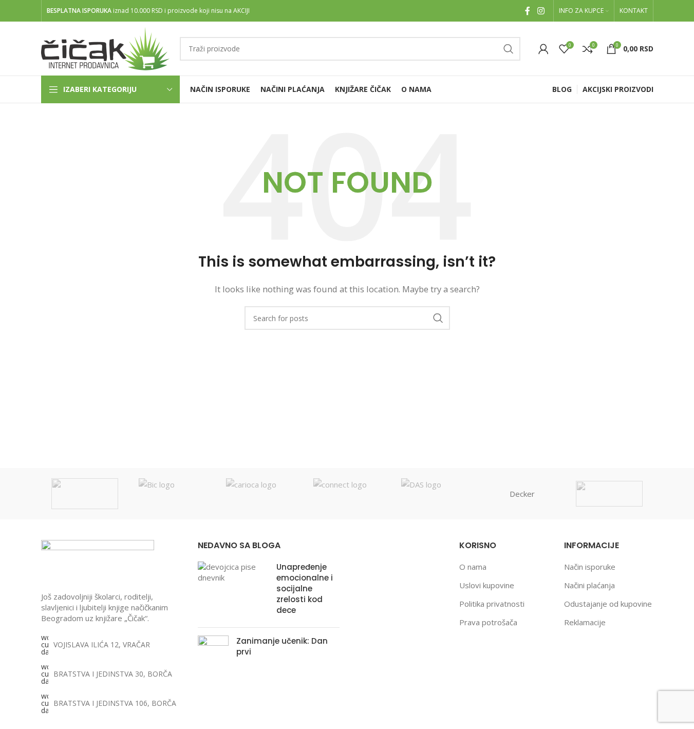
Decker (522, 494)
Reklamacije (585, 622)
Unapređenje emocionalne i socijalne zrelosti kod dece (304, 588)
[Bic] (172, 493)
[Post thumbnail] (233, 591)
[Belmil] (84, 493)
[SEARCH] (508, 49)
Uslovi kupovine (486, 585)
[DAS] (434, 493)
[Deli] (609, 493)
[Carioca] (259, 493)
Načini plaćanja (589, 585)
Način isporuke (589, 567)
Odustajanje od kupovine (608, 604)
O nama (472, 567)
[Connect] (346, 493)
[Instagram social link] (541, 10)
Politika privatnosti (491, 604)
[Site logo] (105, 48)
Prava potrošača (488, 622)
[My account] (543, 49)
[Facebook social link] (527, 10)
